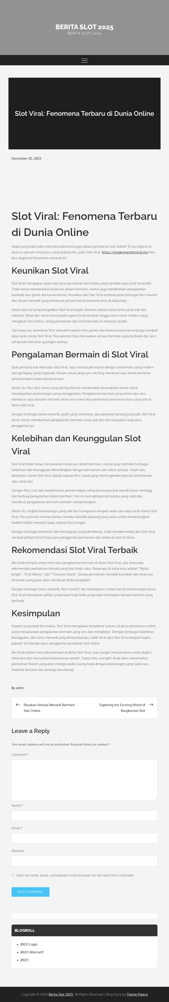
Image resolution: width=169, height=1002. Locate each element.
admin (20, 688)
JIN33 (24, 960)
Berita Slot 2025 (84, 27)
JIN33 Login (29, 944)
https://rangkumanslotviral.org (125, 252)
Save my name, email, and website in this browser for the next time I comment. (75, 875)
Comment (20, 754)
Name (17, 805)
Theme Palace (137, 994)
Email (17, 828)
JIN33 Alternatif (32, 952)
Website (18, 851)
